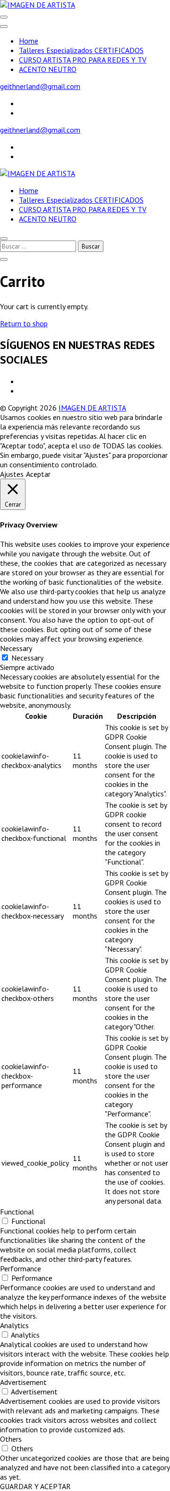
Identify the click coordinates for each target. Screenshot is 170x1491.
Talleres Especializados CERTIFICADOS (81, 50)
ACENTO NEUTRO (47, 69)
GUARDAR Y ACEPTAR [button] (35, 1486)
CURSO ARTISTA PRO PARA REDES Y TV (82, 59)
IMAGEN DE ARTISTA (92, 407)
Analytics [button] (14, 1325)
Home (28, 40)
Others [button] (11, 1439)
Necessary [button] (16, 648)
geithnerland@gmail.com (40, 86)
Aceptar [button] (38, 474)
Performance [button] (20, 1268)
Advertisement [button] (23, 1382)
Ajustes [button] (12, 474)
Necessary (27, 657)
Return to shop (24, 323)
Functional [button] (17, 1211)
